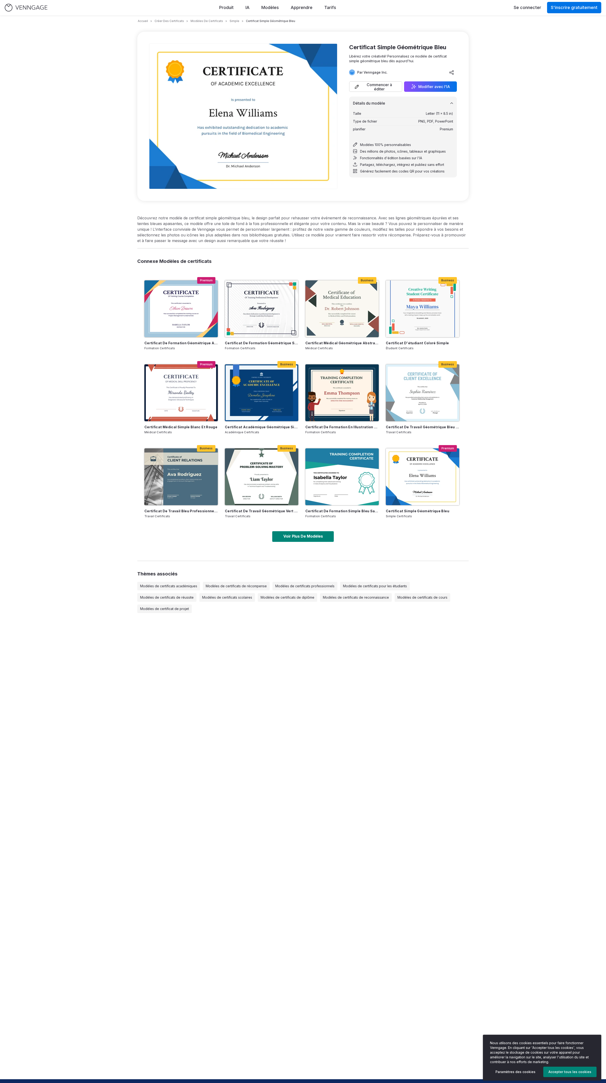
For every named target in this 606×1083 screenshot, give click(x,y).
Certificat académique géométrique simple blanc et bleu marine (261, 427)
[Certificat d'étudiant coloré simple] (422, 308)
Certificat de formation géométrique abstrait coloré (181, 343)
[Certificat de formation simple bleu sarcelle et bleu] (342, 476)
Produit (226, 7)
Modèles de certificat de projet (164, 609)
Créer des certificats (169, 21)
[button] (375, 86)
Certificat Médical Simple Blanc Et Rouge (180, 427)
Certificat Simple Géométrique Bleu (417, 511)
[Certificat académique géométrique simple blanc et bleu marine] (261, 392)
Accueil (143, 21)
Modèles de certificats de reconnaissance (356, 597)
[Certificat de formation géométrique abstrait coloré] (181, 308)
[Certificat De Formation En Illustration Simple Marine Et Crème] (342, 392)
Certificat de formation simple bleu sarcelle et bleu (342, 511)
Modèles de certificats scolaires (227, 597)
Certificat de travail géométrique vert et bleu (261, 511)
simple (234, 21)
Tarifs (330, 7)
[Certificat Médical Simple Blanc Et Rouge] (181, 392)
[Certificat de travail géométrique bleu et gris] (422, 392)
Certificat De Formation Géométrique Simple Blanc (261, 343)
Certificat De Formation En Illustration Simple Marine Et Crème (342, 427)
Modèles (270, 7)
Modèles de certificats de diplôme (287, 597)
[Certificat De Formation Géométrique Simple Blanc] (261, 308)
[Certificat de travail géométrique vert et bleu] (261, 476)
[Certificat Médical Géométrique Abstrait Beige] (342, 308)
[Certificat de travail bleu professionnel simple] (181, 476)
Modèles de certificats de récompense (236, 586)
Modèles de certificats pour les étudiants (375, 586)
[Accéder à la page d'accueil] (26, 8)
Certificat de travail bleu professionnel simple (181, 511)
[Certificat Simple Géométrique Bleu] (422, 476)
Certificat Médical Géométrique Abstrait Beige (342, 343)
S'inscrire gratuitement (574, 7)
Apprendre (301, 7)
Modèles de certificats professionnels (304, 586)
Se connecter (527, 7)
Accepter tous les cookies (569, 1072)
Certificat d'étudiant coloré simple (417, 343)
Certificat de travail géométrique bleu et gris (422, 427)
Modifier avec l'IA (434, 86)
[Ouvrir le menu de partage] (451, 72)
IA (247, 7)
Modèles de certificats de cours (422, 597)
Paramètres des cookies (515, 1072)
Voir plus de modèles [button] (303, 536)
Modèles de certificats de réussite (167, 597)
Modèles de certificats (207, 21)
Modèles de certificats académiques (168, 586)
